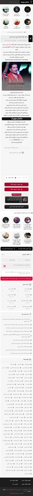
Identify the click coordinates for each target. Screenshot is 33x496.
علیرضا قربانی (26, 457)
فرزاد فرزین (8, 44)
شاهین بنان (27, 434)
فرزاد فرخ (27, 454)
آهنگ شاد (27, 295)
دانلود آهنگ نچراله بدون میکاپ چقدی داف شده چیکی (17, 324)
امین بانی (10, 374)
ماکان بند (15, 427)
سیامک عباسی (17, 434)
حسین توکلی (10, 391)
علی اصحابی (10, 464)
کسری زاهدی (11, 447)
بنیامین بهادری (18, 387)
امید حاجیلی (19, 374)
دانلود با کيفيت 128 (15, 184)
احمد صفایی (27, 371)
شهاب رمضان (17, 430)
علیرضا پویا (17, 457)
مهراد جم (10, 407)
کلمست (19, 447)
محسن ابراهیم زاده (25, 427)
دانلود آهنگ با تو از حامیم (24, 347)
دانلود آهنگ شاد (14, 480)
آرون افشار (27, 364)
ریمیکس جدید (10, 301)
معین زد (21, 417)
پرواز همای (19, 391)
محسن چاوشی (6, 424)
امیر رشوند (18, 378)
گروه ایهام (19, 384)
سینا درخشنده (26, 440)
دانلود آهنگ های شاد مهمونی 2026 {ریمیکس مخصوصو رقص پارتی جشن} (16, 336)
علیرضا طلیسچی (8, 457)
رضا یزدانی (8, 467)
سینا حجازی (27, 437)
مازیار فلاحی (7, 427)
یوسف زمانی (27, 404)
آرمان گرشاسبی (26, 368)
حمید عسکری (7, 394)
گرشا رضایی (27, 447)
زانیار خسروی (17, 467)
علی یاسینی (17, 460)
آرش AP (12, 364)
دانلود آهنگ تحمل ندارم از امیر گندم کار (20, 343)
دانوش (22, 401)
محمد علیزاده (8, 421)
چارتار (28, 401)
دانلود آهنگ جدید (26, 480)
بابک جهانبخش (10, 384)
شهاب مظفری (26, 430)
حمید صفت (7, 397)
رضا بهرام (19, 470)
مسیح (28, 417)
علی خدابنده (27, 464)
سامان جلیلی (8, 444)
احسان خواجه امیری (14, 368)
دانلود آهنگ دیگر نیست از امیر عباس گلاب (20, 353)
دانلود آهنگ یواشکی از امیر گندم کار (21, 340)
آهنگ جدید (20, 40)
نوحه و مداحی (10, 306)
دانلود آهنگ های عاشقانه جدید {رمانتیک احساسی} (18, 350)
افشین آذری (11, 371)
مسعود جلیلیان (18, 414)
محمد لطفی (17, 421)
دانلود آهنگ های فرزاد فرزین (16, 207)
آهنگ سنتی (11, 289)
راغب (6, 401)
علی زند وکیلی (8, 460)
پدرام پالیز (27, 391)
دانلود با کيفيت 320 (15, 189)
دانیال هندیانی (13, 401)
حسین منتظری (26, 394)
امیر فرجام (10, 378)
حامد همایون (16, 394)
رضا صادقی (27, 470)
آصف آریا (19, 364)
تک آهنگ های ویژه (25, 301)
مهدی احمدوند (7, 411)
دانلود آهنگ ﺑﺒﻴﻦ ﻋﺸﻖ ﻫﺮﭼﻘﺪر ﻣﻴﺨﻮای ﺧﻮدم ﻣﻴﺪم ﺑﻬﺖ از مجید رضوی (16, 320)
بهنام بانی (27, 387)
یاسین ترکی (18, 404)
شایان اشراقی (7, 430)
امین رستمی (27, 378)
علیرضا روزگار (27, 460)
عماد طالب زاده (18, 454)
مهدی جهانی (18, 411)
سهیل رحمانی (26, 444)
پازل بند (9, 387)
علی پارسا (18, 464)
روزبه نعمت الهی (9, 470)
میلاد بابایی (18, 407)
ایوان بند (27, 384)
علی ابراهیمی (27, 467)
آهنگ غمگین (11, 295)
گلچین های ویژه (26, 306)
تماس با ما (15, 484)
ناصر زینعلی (27, 407)
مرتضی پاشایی (12, 417)
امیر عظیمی (27, 381)
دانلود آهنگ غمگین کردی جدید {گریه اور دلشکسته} (18, 328)
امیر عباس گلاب (17, 381)
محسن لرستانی (16, 424)
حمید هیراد (16, 397)
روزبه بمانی (27, 473)
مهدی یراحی (27, 411)
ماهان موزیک (25, 2)
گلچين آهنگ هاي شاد (23, 249)
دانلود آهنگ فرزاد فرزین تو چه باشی (18, 37)
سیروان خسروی (7, 434)
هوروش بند (9, 404)
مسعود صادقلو (8, 414)
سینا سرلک (7, 437)
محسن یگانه (27, 424)
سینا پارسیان (17, 440)
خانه (25, 32)
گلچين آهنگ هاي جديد (7, 249)
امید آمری (27, 374)
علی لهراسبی (9, 454)
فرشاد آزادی (17, 450)
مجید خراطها (27, 421)
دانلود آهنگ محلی (26, 484)
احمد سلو (4, 368)
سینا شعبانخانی (17, 437)
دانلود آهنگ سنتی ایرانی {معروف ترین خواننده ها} (18, 331)
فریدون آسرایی (26, 450)
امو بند (9, 381)
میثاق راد (28, 414)
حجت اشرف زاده (26, 397)
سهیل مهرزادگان (6, 440)
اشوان (19, 371)
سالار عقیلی (17, 444)
